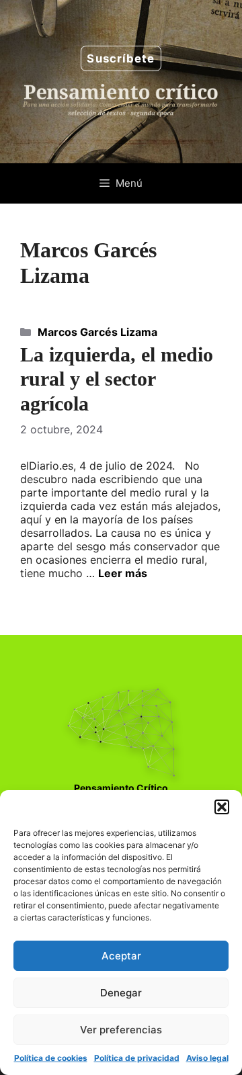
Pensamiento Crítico (121, 787)
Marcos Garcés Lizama (97, 332)
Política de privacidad (136, 1058)
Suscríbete (121, 58)
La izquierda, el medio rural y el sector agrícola (116, 379)
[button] (222, 807)
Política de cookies (50, 1058)
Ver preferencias (121, 1029)
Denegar (121, 992)
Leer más (122, 573)
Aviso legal (207, 1058)
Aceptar (121, 955)
